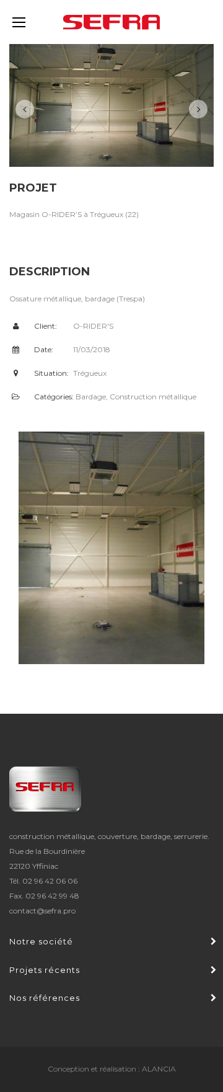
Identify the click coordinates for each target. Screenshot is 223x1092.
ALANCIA (159, 1068)
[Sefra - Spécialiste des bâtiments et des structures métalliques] (111, 22)
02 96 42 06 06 (49, 881)
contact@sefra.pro (42, 910)
